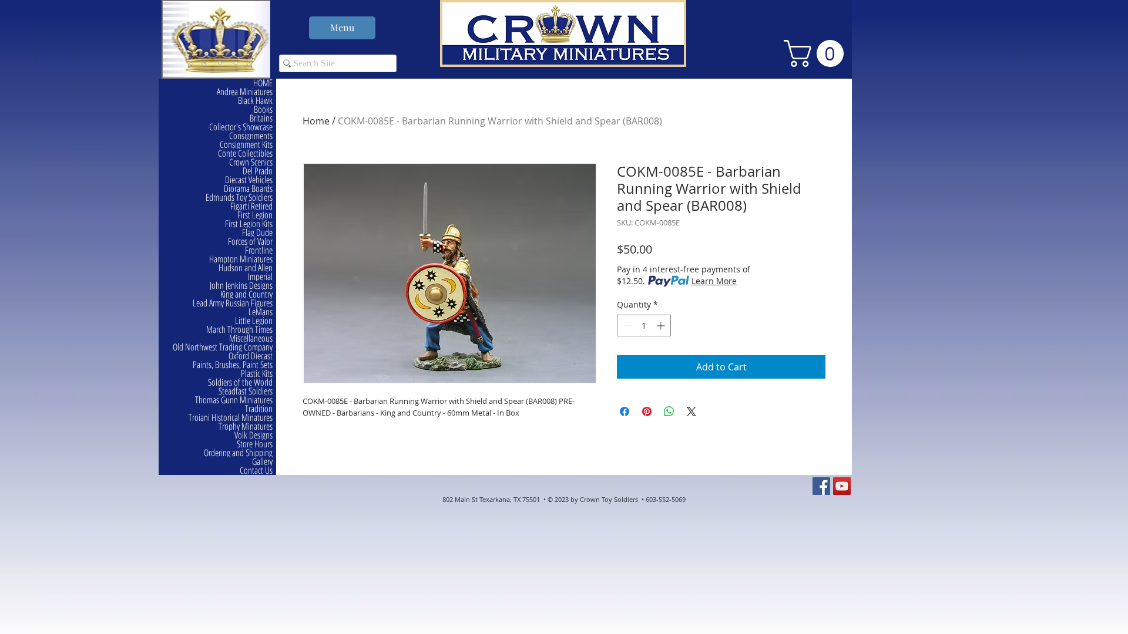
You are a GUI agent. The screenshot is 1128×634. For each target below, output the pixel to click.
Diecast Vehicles (249, 180)
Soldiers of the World (240, 382)
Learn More (714, 280)
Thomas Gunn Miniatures (234, 400)
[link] (817, 53)
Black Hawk (255, 100)
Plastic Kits (257, 373)
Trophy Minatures (246, 426)
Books (263, 109)
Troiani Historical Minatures (231, 417)
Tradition (259, 408)
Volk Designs (253, 435)
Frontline (259, 250)
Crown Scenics (251, 162)
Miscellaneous (251, 338)
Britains (261, 118)
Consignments (251, 135)
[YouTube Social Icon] (842, 486)
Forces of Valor (250, 241)
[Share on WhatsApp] (669, 411)
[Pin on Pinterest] (647, 411)
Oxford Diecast (251, 356)
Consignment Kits (246, 144)
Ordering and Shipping (238, 452)
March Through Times (239, 329)
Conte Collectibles (245, 153)
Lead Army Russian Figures (233, 303)
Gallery (262, 461)
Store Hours (255, 444)
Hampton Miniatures (241, 259)
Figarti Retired (251, 206)
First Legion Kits (249, 224)
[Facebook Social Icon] (821, 486)
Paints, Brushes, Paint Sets (233, 364)
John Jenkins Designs (241, 285)
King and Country (246, 294)
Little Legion (254, 320)
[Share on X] (691, 411)
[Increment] (661, 325)
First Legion (255, 215)
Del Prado (258, 171)
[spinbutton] (643, 325)
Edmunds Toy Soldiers (239, 197)
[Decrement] (626, 325)
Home (316, 120)
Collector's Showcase (241, 127)
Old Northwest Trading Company (223, 347)
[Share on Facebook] (624, 411)
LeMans (261, 312)
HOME (263, 83)
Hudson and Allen (246, 268)
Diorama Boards (248, 188)
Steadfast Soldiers (246, 391)
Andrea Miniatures (245, 91)
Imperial (260, 276)
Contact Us (256, 470)
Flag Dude (257, 232)
